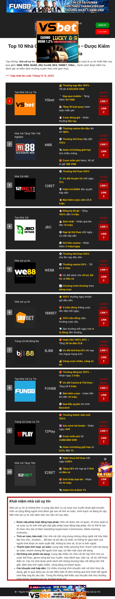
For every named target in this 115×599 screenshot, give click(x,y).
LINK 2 (104, 110)
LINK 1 (103, 101)
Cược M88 (102, 32)
